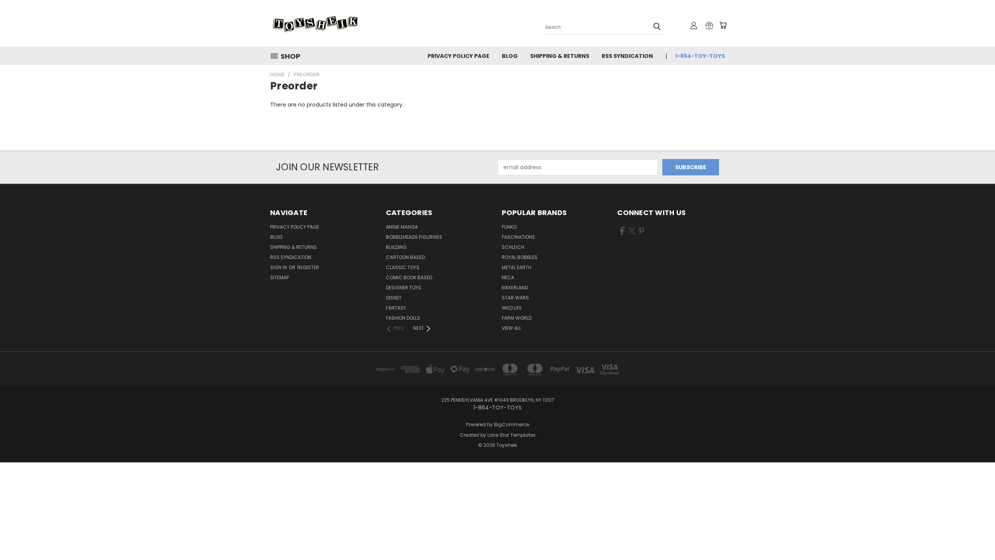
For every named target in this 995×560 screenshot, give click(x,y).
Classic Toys (402, 267)
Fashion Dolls (403, 318)
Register (308, 267)
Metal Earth (516, 267)
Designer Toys (403, 287)
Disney (393, 297)
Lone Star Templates (511, 435)
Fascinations (518, 237)
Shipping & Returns (559, 56)
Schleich (513, 247)
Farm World (517, 318)
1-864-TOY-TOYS (700, 56)
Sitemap (279, 277)
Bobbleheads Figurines (414, 237)
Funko (509, 227)
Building (396, 247)
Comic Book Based (409, 277)
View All (511, 328)
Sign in (279, 267)
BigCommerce (511, 424)
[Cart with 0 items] (723, 25)
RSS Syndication (627, 56)
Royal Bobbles (520, 257)
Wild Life (512, 307)
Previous (974, 535)
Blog (510, 56)
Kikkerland (515, 287)
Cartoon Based (405, 257)
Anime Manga (402, 227)
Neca (508, 277)
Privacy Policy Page (458, 56)
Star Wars (515, 297)
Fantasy (396, 307)
